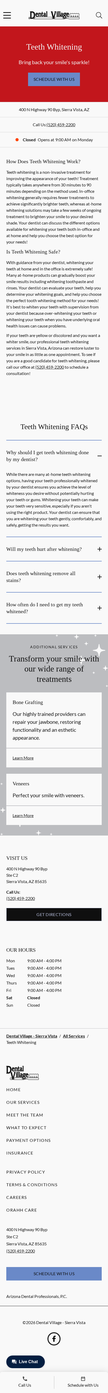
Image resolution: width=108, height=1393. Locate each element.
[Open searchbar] (99, 15)
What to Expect (26, 1127)
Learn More (23, 757)
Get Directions (54, 914)
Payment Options (28, 1140)
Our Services (23, 1102)
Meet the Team (25, 1114)
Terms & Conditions (31, 1184)
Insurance (20, 1152)
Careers (16, 1197)
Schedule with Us (54, 79)
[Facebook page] (54, 1338)
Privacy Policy (25, 1171)
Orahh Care (21, 1209)
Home (13, 1089)
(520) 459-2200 (61, 124)
